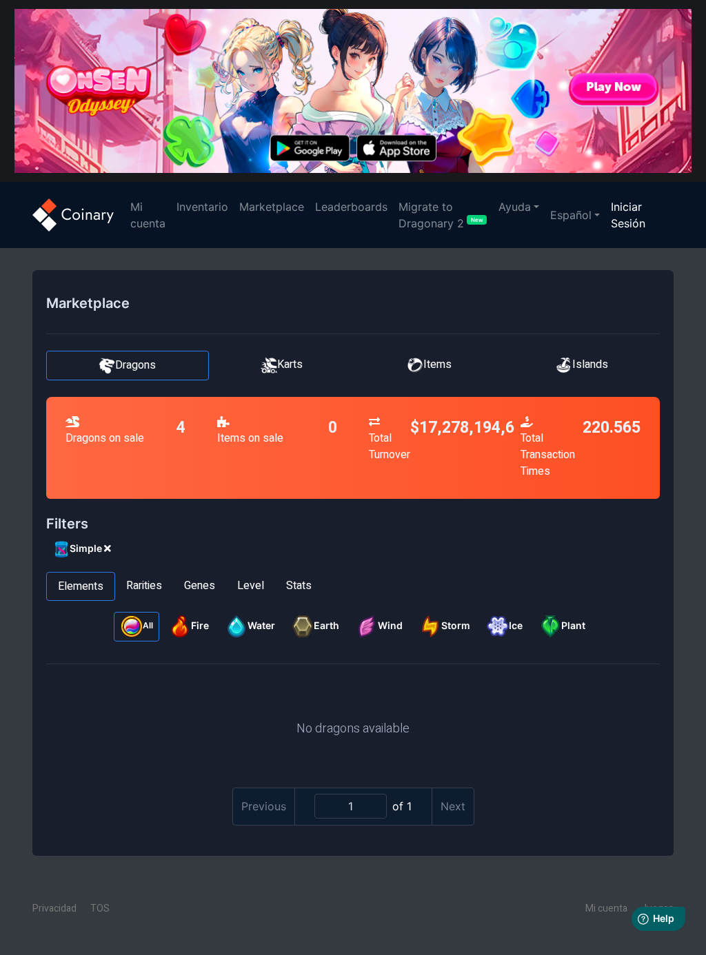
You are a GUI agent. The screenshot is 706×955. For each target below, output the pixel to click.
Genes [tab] (199, 585)
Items (437, 364)
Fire (200, 625)
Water (261, 625)
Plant (573, 625)
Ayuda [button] (514, 207)
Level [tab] (250, 585)
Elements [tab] (80, 586)
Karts (290, 364)
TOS (100, 908)
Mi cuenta (150, 215)
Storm (455, 625)
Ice (516, 625)
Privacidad (54, 908)
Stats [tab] (299, 585)
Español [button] (571, 215)
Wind (390, 625)
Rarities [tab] (144, 585)
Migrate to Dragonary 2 (441, 215)
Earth (326, 625)
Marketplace (271, 207)
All (148, 626)
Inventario (202, 207)
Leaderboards (351, 207)
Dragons (135, 365)
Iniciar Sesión (628, 215)
